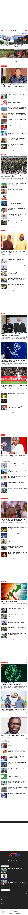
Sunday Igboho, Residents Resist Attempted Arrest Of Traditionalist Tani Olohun (13, 86)
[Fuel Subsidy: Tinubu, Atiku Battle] (4, 484)
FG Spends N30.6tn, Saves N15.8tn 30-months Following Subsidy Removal (16, 621)
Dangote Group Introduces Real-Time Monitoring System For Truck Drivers (16, 881)
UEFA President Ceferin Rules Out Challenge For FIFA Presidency (11, 334)
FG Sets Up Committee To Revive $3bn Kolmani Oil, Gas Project (16, 139)
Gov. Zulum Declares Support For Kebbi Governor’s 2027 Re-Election (17, 266)
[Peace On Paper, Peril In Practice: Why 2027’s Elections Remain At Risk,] (14, 725)
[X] (14, 860)
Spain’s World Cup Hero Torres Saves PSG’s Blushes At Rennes (14, 386)
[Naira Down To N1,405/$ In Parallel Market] (4, 610)
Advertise (13, 909)
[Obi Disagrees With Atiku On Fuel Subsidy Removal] (4, 745)
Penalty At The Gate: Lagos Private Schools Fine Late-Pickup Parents (16, 869)
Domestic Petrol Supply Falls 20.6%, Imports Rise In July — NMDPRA (16, 221)
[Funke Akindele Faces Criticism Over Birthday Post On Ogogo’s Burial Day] (4, 751)
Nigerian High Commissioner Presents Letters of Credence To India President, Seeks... (17, 114)
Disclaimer (24, 909)
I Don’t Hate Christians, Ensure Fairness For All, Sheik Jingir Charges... (17, 464)
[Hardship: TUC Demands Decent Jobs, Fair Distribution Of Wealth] (4, 789)
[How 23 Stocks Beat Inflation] (14, 591)
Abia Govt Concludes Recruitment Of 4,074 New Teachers (16, 196)
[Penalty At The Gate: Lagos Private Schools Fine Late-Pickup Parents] (4, 870)
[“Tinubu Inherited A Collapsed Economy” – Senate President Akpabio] (4, 102)
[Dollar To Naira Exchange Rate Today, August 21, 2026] (4, 616)
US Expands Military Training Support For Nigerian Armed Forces (13, 175)
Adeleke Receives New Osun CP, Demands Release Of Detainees (13, 710)
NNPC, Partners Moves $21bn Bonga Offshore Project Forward (16, 145)
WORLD (2, 903)
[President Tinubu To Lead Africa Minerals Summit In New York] (4, 758)
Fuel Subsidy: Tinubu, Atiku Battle (16, 482)
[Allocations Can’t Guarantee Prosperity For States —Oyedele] (4, 635)
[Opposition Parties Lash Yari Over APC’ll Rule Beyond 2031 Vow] (14, 241)
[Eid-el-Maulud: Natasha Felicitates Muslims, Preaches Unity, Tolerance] (4, 127)
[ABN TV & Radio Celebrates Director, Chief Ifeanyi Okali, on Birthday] (4, 554)
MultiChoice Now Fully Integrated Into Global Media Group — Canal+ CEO (16, 534)
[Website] (16, 860)
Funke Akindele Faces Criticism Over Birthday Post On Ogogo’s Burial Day (16, 751)
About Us (3, 909)
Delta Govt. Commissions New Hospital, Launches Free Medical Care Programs (17, 108)
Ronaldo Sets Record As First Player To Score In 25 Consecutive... (17, 394)
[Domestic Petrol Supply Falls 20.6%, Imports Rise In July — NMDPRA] (4, 222)
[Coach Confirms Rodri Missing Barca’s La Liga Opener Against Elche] (4, 407)
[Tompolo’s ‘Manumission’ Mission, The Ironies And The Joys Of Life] (4, 216)
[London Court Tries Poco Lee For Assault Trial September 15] (4, 185)
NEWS (2, 892)
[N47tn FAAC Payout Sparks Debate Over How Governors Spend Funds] (4, 776)
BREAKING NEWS (4, 897)
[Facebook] (8, 860)
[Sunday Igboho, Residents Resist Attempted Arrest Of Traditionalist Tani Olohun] (14, 75)
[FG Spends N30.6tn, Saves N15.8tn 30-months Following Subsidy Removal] (4, 622)
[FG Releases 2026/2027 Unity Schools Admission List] (4, 210)
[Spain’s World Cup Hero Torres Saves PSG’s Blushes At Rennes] (14, 375)
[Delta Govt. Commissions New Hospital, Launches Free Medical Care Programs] (4, 109)
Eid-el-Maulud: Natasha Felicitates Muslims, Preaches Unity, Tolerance (16, 126)
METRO (2, 895)
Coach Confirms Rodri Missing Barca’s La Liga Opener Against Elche (17, 406)
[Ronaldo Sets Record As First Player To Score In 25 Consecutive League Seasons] (4, 395)
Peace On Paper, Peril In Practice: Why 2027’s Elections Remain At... (12, 736)
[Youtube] (19, 860)
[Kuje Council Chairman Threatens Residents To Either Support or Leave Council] (4, 191)
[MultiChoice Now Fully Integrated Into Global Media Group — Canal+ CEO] (4, 535)
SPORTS (2, 901)
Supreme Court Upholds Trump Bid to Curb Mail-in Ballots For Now (16, 202)
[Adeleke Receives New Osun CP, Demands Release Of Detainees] (14, 699)
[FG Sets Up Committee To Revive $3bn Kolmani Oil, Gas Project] (4, 140)
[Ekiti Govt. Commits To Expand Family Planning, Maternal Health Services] (4, 783)
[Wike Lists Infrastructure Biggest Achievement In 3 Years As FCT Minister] (4, 876)
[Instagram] (11, 860)
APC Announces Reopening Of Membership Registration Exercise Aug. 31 (17, 132)
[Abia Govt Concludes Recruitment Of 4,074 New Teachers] (4, 197)
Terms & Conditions (14, 911)
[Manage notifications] (3, 912)
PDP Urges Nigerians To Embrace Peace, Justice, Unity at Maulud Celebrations (17, 95)
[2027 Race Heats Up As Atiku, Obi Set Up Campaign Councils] (4, 273)
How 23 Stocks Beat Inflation (9, 602)
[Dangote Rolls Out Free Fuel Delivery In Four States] (4, 764)
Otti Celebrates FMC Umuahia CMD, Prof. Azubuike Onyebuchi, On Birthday (13, 520)
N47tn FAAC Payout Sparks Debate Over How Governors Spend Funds (17, 775)
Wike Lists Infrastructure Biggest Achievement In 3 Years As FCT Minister (17, 875)
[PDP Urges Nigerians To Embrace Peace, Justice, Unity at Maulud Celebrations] (4, 96)
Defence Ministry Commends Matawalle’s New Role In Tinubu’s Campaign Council (17, 260)
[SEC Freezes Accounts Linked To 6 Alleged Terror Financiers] (4, 490)
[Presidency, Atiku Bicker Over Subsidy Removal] (4, 795)
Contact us (8, 909)
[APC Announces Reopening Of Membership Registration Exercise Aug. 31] (4, 133)
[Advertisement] (14, 14)
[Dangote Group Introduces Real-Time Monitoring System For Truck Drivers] (4, 882)
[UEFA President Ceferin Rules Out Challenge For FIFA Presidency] (14, 323)
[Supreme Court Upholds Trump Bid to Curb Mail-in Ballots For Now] (4, 203)
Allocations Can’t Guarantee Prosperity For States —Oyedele (17, 634)
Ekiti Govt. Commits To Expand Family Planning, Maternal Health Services (17, 782)
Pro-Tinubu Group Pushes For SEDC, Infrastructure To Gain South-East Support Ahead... (16, 286)
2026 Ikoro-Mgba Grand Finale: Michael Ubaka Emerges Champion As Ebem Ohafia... (17, 529)
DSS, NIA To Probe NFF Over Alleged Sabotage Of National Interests (12, 683)
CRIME (2, 899)
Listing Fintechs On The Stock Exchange (17, 627)
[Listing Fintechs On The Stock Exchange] (4, 629)
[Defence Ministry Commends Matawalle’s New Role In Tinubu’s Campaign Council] (4, 261)
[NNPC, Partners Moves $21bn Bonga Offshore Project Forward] (4, 146)
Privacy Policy (18, 909)
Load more (14, 150)
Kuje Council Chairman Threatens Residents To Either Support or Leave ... (17, 190)
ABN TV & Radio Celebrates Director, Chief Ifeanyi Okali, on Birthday (17, 553)
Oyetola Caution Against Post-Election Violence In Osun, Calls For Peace (17, 120)
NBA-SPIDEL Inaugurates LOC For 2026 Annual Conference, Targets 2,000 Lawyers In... (16, 279)
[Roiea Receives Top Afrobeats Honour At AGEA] (4, 541)
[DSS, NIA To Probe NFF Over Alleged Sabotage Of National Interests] (14, 673)
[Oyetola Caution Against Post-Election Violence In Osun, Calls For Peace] (4, 121)
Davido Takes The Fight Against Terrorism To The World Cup (15, 547)
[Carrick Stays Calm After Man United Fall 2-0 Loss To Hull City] (4, 401)
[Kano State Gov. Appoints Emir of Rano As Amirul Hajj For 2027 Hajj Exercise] (4, 478)
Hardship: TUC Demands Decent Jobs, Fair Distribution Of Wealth (17, 788)
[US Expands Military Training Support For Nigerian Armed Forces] (14, 165)
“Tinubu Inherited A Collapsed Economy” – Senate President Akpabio (17, 101)
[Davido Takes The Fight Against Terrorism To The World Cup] (4, 548)
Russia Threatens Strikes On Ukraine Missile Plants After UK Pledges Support (17, 769)
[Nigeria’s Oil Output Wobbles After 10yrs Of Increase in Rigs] (4, 471)
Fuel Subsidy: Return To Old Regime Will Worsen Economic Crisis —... (13, 456)
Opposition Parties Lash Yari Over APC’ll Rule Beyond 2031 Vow (13, 252)
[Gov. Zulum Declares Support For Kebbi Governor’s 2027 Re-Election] (4, 267)
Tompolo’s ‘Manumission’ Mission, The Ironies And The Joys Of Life (17, 215)
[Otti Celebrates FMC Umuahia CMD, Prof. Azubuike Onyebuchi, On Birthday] (14, 509)
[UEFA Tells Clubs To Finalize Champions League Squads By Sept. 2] (14, 350)
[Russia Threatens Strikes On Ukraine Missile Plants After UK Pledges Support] (4, 770)
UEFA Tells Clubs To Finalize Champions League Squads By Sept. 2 (13, 360)
